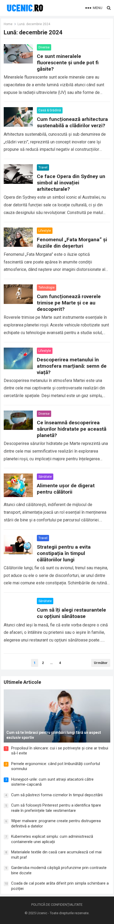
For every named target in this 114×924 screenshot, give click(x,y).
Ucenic (42, 913)
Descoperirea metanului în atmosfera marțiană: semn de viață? (72, 366)
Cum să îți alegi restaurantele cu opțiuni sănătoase (71, 613)
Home (8, 24)
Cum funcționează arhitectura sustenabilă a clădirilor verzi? (72, 122)
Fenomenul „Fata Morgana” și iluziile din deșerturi (72, 242)
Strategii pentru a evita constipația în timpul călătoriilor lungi (64, 553)
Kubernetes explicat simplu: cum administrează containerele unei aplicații (52, 839)
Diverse (44, 47)
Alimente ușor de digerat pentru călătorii (66, 489)
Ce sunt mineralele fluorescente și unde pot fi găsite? (68, 62)
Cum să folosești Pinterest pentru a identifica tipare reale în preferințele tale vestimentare (56, 808)
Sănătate (45, 477)
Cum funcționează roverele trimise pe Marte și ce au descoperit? (69, 302)
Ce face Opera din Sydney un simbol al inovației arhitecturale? (71, 182)
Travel (42, 167)
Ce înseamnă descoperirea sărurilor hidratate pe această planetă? (71, 429)
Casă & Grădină (49, 110)
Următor (101, 663)
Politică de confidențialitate (56, 905)
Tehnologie (46, 287)
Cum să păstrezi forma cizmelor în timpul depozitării (57, 795)
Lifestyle (44, 231)
